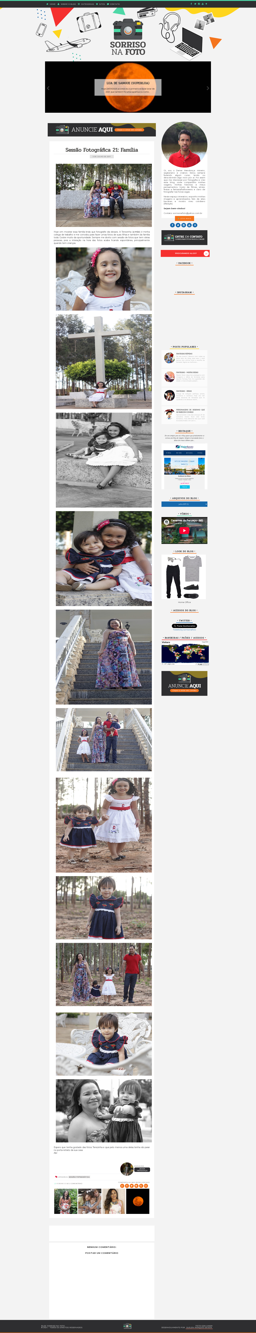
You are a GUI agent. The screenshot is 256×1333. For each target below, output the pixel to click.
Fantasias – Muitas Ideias (187, 372)
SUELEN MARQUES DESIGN (199, 1327)
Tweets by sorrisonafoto (184, 629)
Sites (102, 4)
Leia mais (185, 218)
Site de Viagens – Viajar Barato (184, 462)
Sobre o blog (68, 4)
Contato (115, 4)
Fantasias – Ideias (184, 391)
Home (52, 4)
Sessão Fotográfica (79, 1177)
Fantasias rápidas (184, 354)
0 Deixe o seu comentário (69, 1184)
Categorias (87, 4)
